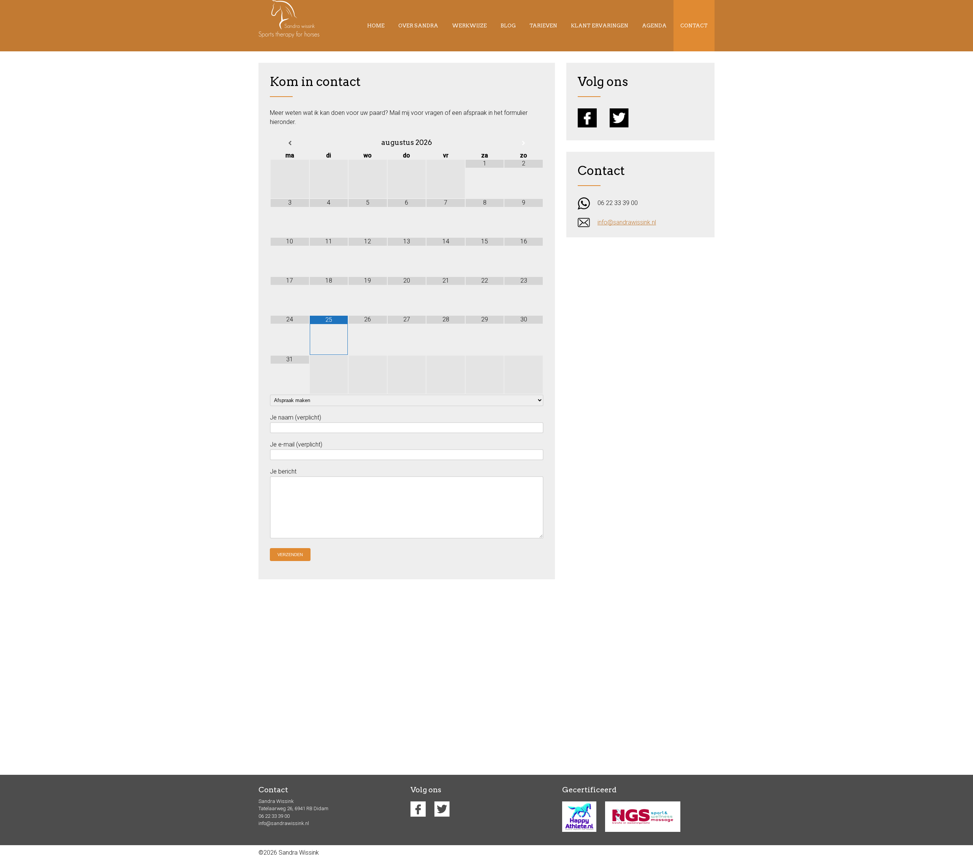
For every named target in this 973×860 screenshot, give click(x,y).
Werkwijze (469, 26)
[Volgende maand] (523, 143)
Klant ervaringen (599, 26)
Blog (508, 26)
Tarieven (543, 26)
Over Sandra (418, 26)
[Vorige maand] (290, 143)
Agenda (654, 26)
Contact (694, 26)
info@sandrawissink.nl (626, 222)
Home (376, 26)
